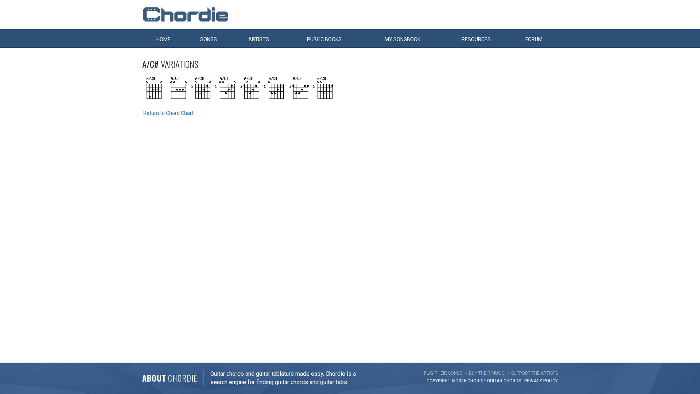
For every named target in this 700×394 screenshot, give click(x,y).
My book (402, 39)
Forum (533, 39)
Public (324, 39)
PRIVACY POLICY (541, 380)
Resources (476, 39)
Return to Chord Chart (168, 113)
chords (512, 380)
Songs (208, 39)
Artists (258, 39)
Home (163, 39)
